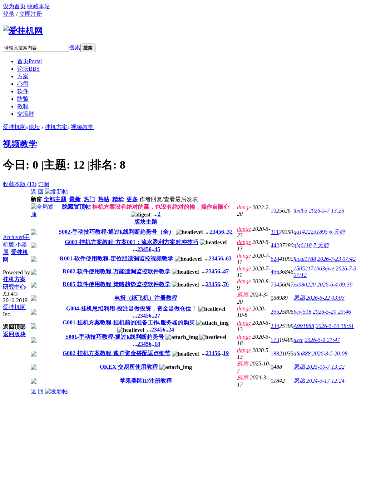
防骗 (23, 99)
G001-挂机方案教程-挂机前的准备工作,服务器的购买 (129, 322)
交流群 (25, 114)
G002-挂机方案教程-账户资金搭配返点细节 (116, 353)
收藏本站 (38, 6)
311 (275, 232)
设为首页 (14, 6)
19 (226, 353)
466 (275, 272)
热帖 (103, 199)
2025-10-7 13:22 (325, 367)
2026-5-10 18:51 (335, 326)
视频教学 (82, 127)
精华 (118, 199)
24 (171, 330)
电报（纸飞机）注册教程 (145, 298)
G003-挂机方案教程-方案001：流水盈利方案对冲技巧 (131, 242)
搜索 (74, 47)
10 (273, 211)
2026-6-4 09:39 (334, 285)
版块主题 (145, 222)
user (298, 340)
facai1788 (304, 259)
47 (226, 271)
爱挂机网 (14, 127)
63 (229, 258)
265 (275, 312)
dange (244, 207)
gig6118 (302, 245)
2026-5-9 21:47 (322, 340)
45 (157, 249)
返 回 (37, 192)
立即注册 (30, 14)
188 (275, 353)
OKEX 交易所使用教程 (129, 367)
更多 (132, 199)
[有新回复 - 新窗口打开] (33, 233)
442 (275, 245)
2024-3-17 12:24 (325, 381)
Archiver (13, 237)
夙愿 (242, 295)
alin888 (302, 353)
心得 (23, 84)
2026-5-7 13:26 (326, 211)
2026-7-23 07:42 (336, 259)
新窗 (36, 199)
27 (157, 316)
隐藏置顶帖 (76, 207)
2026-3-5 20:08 (329, 353)
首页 (29, 61)
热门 (89, 199)
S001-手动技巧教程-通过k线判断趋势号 (114, 337)
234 (275, 326)
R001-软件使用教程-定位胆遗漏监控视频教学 (116, 258)
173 (275, 340)
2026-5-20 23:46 (332, 312)
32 (230, 232)
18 (157, 344)
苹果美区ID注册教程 (146, 381)
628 (275, 259)
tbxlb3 (300, 211)
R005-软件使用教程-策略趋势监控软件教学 (116, 284)
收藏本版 (19, 184)
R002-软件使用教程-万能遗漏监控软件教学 (116, 271)
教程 (23, 106)
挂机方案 (56, 127)
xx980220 (304, 285)
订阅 (43, 184)
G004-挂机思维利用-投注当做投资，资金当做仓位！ (131, 308)
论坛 (28, 69)
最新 (75, 199)
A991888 (303, 326)
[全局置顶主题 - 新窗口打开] (42, 214)
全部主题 (55, 199)
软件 (23, 91)
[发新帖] (56, 192)
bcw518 (302, 312)
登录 (8, 14)
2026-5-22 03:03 (325, 298)
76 (226, 284)
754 (275, 285)
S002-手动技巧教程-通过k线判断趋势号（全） (116, 232)
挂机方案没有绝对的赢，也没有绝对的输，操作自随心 (160, 207)
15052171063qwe (313, 268)
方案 (23, 76)
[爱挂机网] (23, 30)
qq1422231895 (310, 232)
